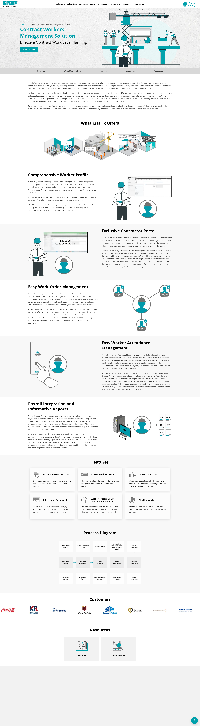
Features (103, 71)
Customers (130, 71)
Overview (41, 71)
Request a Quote (29, 49)
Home (23, 25)
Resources (158, 71)
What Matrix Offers (72, 71)
